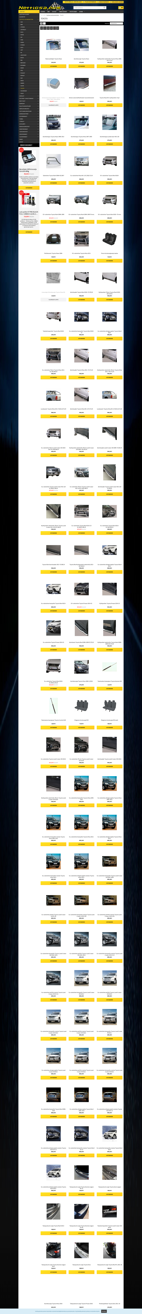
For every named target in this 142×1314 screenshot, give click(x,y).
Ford (22, 40)
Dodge (22, 34)
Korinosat (22, 103)
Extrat (81, 11)
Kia (21, 52)
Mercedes (23, 63)
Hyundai (23, 45)
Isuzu (22, 47)
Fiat (21, 37)
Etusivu (43, 11)
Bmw (22, 24)
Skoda (22, 80)
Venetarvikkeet (23, 134)
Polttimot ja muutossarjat (26, 98)
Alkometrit (22, 17)
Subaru (22, 83)
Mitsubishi (23, 65)
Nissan (22, 68)
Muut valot (22, 101)
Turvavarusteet (23, 131)
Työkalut (21, 121)
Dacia (22, 32)
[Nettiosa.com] (42, 6)
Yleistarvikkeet (23, 137)
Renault (23, 75)
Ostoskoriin (53, 66)
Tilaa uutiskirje (90, 2)
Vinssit (21, 139)
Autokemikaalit (23, 116)
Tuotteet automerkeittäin (26, 19)
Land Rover (23, 55)
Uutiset (54, 11)
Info (48, 11)
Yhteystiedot (73, 11)
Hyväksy (104, 1311)
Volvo (22, 93)
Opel (22, 70)
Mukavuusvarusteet (24, 126)
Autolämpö (22, 124)
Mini (21, 60)
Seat (22, 78)
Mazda (22, 57)
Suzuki (22, 85)
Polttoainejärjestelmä (25, 111)
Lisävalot (21, 96)
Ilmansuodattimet (24, 114)
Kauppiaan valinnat (24, 14)
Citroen (23, 27)
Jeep (22, 50)
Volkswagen (24, 91)
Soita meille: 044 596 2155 (73, 2)
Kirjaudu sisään (117, 2)
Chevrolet (23, 29)
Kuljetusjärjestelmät (25, 106)
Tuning (21, 119)
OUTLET (21, 142)
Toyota (22, 88)
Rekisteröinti (104, 2)
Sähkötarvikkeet (23, 129)
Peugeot (23, 73)
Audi (22, 22)
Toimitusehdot (63, 11)
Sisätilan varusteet (24, 108)
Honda (22, 42)
